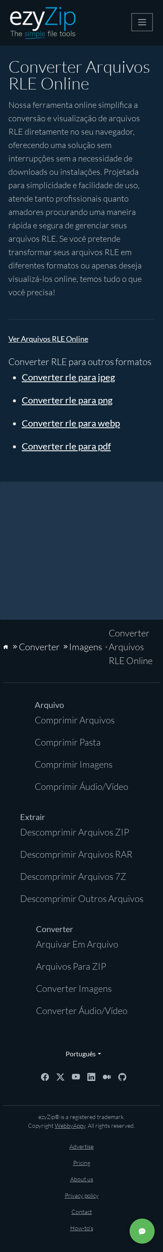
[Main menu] (142, 22)
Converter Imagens (74, 988)
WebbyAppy (70, 1125)
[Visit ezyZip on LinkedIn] (91, 1076)
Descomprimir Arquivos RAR (76, 854)
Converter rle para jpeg (68, 377)
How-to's (81, 1228)
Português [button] (79, 1054)
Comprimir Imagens (73, 764)
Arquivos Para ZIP (71, 966)
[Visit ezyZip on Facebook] (45, 1076)
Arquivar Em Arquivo (77, 944)
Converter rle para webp (71, 423)
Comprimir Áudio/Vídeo (81, 786)
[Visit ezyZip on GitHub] (122, 1076)
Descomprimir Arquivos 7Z (73, 876)
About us (81, 1179)
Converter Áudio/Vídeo (81, 1010)
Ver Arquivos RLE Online (48, 338)
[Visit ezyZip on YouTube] (76, 1076)
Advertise (81, 1146)
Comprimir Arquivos (75, 720)
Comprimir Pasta (68, 742)
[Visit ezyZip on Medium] (107, 1076)
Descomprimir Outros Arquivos (81, 898)
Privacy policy (82, 1195)
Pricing (81, 1162)
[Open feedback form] (142, 1231)
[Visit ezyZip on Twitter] (60, 1076)
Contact (81, 1211)
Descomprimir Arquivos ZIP (74, 832)
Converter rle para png (67, 400)
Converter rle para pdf (66, 446)
